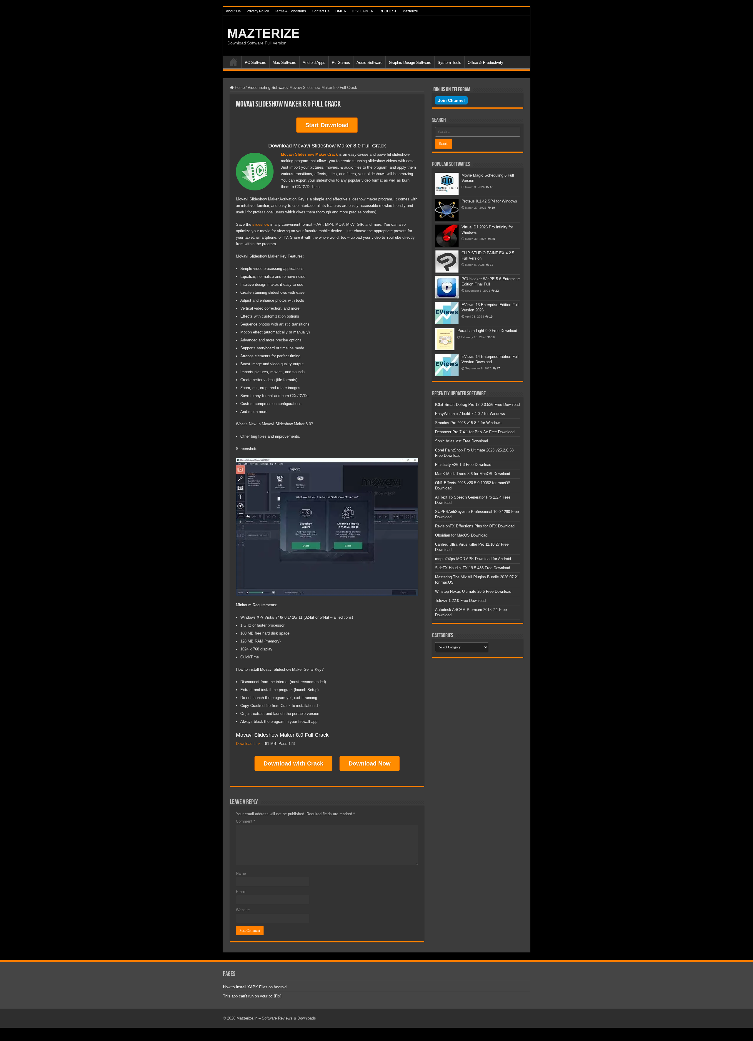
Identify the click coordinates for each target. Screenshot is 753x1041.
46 (491, 187)
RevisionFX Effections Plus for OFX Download (474, 526)
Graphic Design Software (410, 62)
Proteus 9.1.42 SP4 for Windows (489, 201)
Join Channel (451, 100)
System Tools (449, 62)
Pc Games (341, 62)
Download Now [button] (370, 763)
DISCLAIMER (363, 11)
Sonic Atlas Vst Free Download (461, 441)
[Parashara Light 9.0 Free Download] (444, 339)
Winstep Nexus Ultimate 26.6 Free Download (473, 591)
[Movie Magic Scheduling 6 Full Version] (447, 184)
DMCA (340, 11)
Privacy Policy (257, 11)
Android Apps (314, 62)
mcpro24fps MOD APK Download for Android (473, 559)
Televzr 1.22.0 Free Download (460, 600)
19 (491, 316)
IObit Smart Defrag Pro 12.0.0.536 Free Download (477, 404)
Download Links (249, 743)
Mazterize (410, 11)
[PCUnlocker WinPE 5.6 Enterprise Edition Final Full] (447, 287)
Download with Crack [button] (293, 763)
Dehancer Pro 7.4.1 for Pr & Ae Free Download (474, 432)
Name (241, 873)
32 (491, 264)
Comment (245, 821)
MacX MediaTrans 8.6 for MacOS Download (472, 473)
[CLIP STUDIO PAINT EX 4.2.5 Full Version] (447, 261)
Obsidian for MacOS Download (461, 535)
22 (497, 290)
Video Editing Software (267, 87)
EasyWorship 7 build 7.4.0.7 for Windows (470, 413)
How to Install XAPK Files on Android (254, 987)
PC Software (255, 62)
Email (241, 891)
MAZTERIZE (263, 33)
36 (493, 238)
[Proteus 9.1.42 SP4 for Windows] (447, 210)
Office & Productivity (485, 62)
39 (493, 207)
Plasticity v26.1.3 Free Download (463, 464)
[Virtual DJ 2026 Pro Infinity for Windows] (447, 236)
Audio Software (369, 62)
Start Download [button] (327, 125)
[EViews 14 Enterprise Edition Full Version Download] (447, 365)
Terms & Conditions (290, 11)
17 (498, 368)
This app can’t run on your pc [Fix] (252, 996)
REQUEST (388, 11)
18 (493, 337)
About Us (233, 11)
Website (243, 910)
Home (233, 62)
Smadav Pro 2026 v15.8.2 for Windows (468, 423)
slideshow (260, 224)
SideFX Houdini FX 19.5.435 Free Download (472, 568)
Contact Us (320, 11)
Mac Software (284, 62)
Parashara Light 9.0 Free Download (487, 330)
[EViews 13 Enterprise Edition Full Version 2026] (447, 313)
